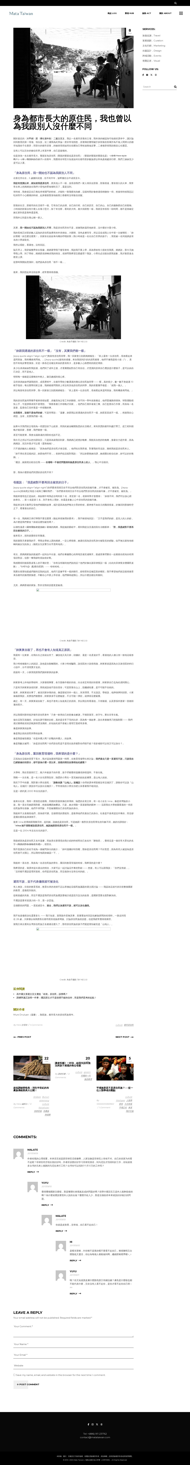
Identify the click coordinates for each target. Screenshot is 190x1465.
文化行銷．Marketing (153, 45)
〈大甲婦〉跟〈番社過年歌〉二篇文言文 (44, 138)
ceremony (44, 1100)
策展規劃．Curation (152, 40)
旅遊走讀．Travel (151, 35)
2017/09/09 (32, 1153)
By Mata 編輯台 (20, 1104)
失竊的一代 (86, 1075)
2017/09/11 (74, 1275)
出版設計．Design (152, 50)
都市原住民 (129, 1025)
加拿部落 (38, 1111)
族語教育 (88, 1079)
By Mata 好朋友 (20, 1025)
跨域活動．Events (151, 55)
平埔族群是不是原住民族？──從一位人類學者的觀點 (114, 1089)
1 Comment (104, 1107)
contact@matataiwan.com (95, 1437)
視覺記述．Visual (151, 60)
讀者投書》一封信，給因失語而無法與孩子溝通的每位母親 (73, 1064)
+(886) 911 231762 (97, 1433)
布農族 (46, 1111)
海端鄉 (47, 1114)
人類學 (129, 1100)
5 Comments (36, 1025)
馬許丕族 (130, 1111)
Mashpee (120, 1100)
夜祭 (121, 1104)
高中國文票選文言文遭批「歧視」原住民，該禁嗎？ (42, 994)
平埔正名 (123, 1107)
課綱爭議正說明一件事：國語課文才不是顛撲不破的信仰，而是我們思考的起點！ (56, 997)
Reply (31, 1172)
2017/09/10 (47, 1186)
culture (119, 1025)
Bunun (45, 1097)
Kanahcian (44, 1107)
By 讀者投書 (60, 1074)
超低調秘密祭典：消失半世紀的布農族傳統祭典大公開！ (31, 1089)
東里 (130, 1107)
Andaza (37, 1097)
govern (87, 1072)
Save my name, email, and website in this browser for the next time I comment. (60, 1375)
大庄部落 (128, 1104)
